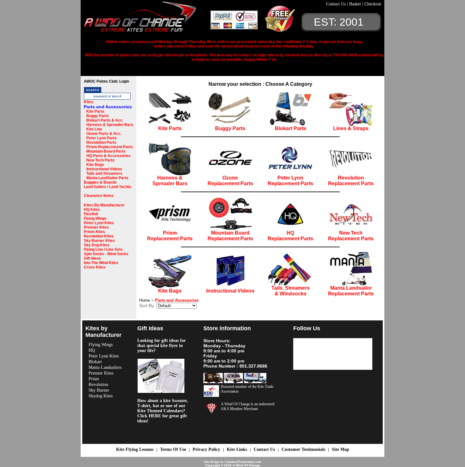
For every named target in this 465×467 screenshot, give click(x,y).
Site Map (340, 449)
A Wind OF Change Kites (147, 19)
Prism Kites (94, 232)
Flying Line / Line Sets (103, 249)
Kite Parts (95, 111)
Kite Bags (95, 164)
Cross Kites (94, 267)
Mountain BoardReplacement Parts (230, 235)
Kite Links (237, 449)
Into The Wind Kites (101, 263)
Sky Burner (99, 390)
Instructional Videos (104, 169)
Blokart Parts (290, 128)
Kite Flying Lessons (134, 449)
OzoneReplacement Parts (230, 180)
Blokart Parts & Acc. (104, 120)
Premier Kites (96, 227)
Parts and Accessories (108, 106)
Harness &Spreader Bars (169, 180)
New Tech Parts (100, 160)
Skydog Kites (101, 396)
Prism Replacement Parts (109, 147)
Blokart (95, 361)
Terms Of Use (173, 449)
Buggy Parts (97, 116)
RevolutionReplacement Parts (351, 180)
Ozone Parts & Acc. (103, 133)
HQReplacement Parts (290, 235)
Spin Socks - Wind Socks (106, 254)
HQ (92, 350)
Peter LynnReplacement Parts (290, 180)
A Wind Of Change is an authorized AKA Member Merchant (247, 406)
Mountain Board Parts (106, 151)
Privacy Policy (206, 449)
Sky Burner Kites (99, 240)
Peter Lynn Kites (99, 223)
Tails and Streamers (104, 173)
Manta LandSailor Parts (107, 178)
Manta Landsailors (105, 367)
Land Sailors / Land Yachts (107, 187)
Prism (94, 378)
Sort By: (147, 305)
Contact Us (336, 4)
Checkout (372, 4)
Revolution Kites (99, 236)
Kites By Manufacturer (104, 205)
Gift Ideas (92, 258)
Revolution (98, 384)
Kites (88, 102)
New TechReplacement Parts (351, 235)
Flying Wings (95, 218)
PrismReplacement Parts (170, 235)
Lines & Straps (351, 128)
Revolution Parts (101, 142)
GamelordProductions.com (243, 462)
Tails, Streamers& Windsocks (290, 290)
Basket (355, 4)
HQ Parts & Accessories (108, 156)
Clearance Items (99, 195)
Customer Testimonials (303, 449)
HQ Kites (92, 209)
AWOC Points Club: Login (106, 81)
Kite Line (94, 129)
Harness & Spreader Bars (109, 125)
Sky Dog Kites (96, 245)
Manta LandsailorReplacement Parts (351, 290)
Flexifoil (91, 214)
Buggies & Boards (100, 182)
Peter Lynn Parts (101, 138)
